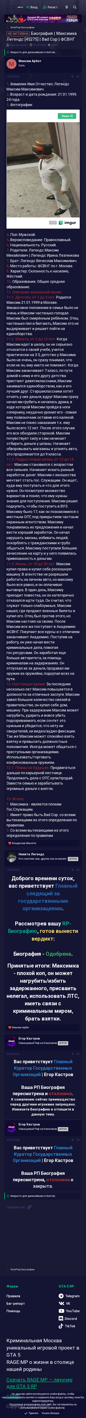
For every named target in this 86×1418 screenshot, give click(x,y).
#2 (78, 869)
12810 (54, 44)
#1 (78, 76)
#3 (78, 1054)
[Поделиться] (72, 76)
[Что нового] (67, 7)
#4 (78, 1140)
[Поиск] (75, 7)
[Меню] (12, 7)
